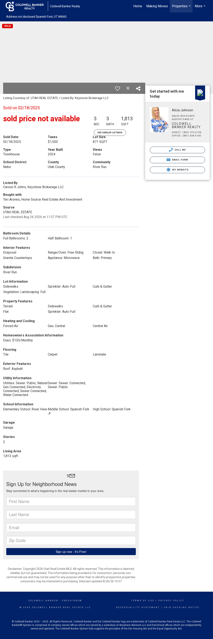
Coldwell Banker (43, 601)
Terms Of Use (142, 601)
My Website (179, 169)
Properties (182, 8)
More (200, 8)
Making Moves (157, 6)
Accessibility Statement (138, 607)
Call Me (180, 149)
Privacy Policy (171, 601)
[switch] (117, 88)
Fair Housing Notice (181, 607)
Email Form (179, 159)
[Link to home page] (27, 6)
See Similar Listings (110, 132)
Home (137, 6)
